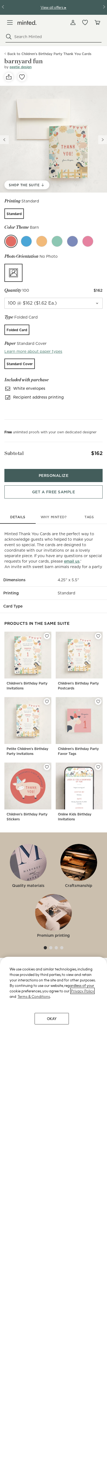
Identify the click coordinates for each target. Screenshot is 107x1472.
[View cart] (97, 22)
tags (89, 517)
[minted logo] (27, 22)
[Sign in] (73, 22)
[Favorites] (85, 22)
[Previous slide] (4, 139)
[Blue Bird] (26, 241)
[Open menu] (9, 22)
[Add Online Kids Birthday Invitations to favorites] (98, 767)
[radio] (14, 213)
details (18, 517)
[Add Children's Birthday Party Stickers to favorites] (47, 767)
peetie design (21, 67)
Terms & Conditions (34, 996)
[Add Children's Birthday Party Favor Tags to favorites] (98, 701)
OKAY (52, 1018)
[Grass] (57, 241)
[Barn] (11, 241)
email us (72, 561)
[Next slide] (102, 139)
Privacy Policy (82, 990)
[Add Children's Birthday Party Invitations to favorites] (47, 636)
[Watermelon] (87, 241)
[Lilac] (72, 241)
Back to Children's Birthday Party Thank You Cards (49, 54)
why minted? (54, 517)
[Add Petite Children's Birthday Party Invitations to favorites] (47, 701)
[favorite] (22, 77)
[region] (53, 1214)
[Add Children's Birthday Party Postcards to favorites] (98, 636)
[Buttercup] (41, 241)
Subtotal (14, 453)
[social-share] (8, 77)
